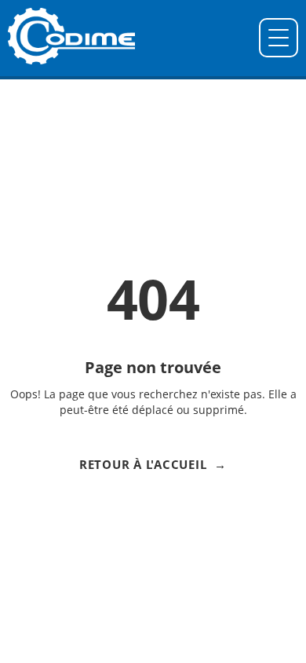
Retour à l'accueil (143, 464)
